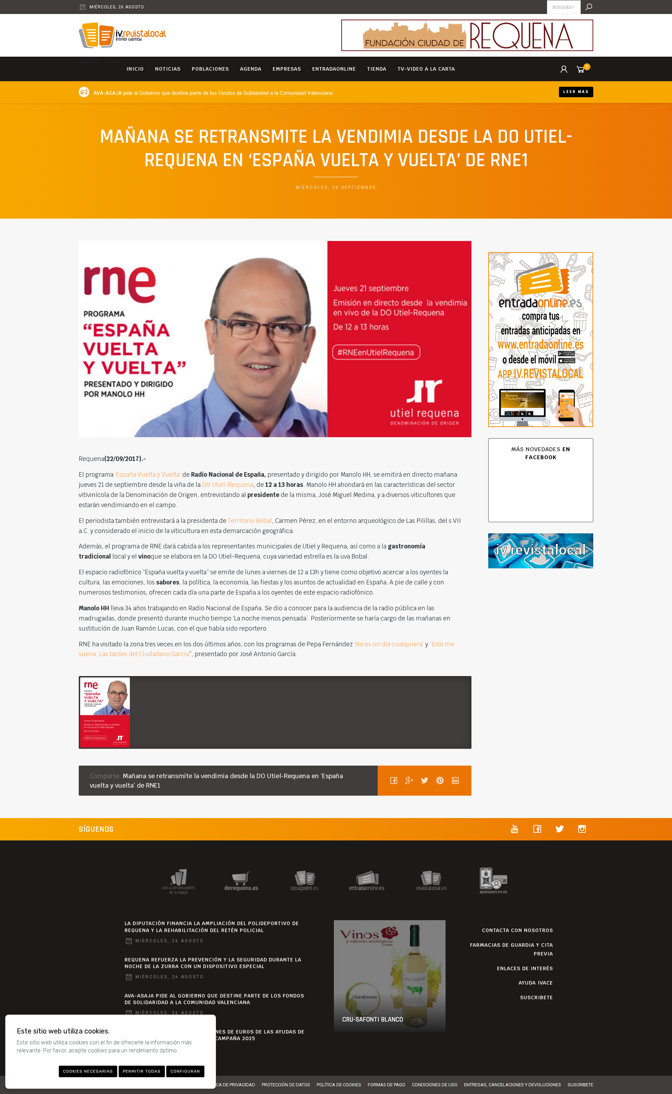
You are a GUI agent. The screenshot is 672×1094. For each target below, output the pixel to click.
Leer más (576, 92)
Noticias (168, 69)
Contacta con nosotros (517, 930)
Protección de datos (286, 1084)
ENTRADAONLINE (334, 69)
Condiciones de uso (434, 1084)
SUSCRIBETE (536, 997)
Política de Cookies (339, 1084)
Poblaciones (210, 69)
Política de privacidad (229, 1084)
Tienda (376, 69)
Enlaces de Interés (525, 968)
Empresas (287, 69)
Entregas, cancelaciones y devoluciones (512, 1084)
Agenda (250, 69)
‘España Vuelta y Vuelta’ (148, 474)
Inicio (135, 69)
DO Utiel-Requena (227, 485)
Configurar (185, 1071)
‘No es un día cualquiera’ (388, 644)
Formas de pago (386, 1084)
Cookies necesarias (88, 1071)
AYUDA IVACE (536, 983)
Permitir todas (142, 1071)
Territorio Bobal (250, 521)
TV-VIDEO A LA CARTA (426, 69)
